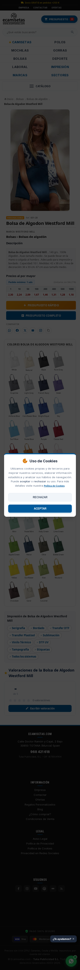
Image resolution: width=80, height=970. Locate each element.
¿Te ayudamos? (63, 939)
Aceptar (40, 508)
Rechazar (40, 497)
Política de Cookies (54, 486)
